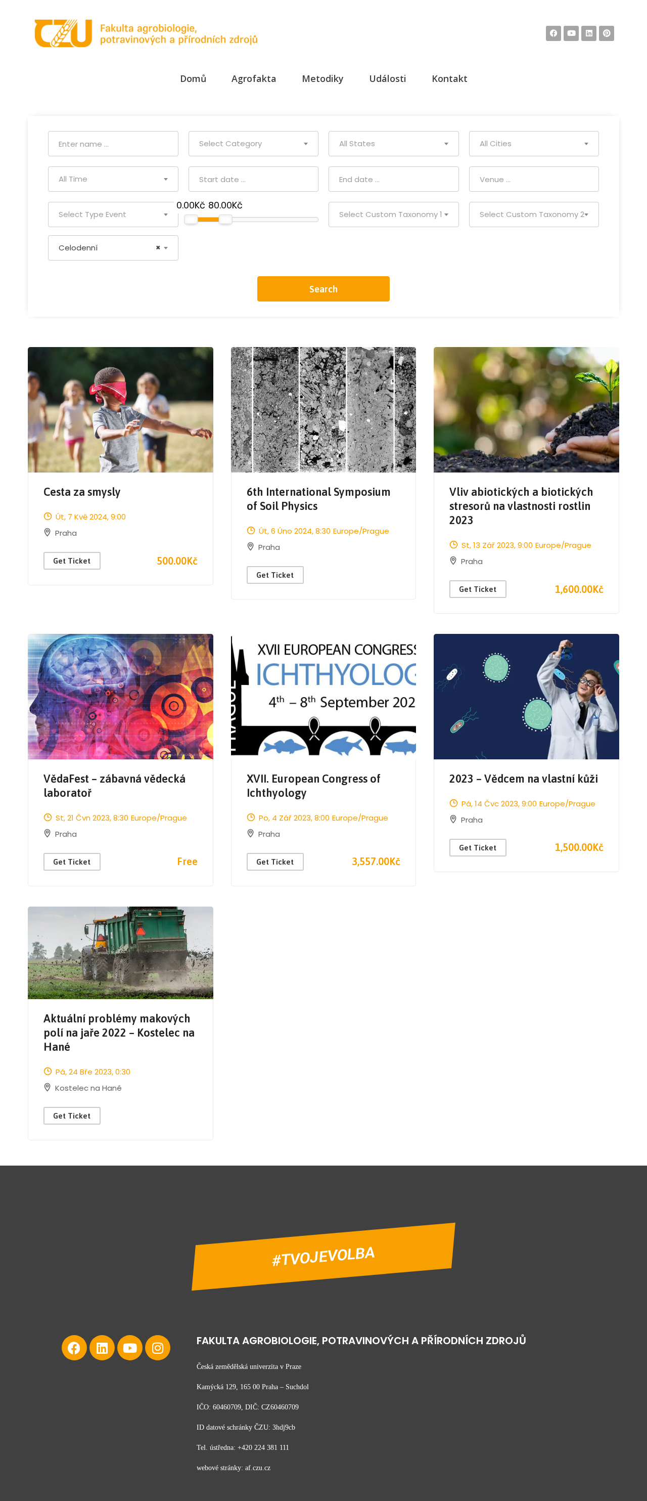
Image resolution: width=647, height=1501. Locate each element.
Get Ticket (71, 560)
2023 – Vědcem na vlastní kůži (523, 778)
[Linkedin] (102, 1347)
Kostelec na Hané (88, 1088)
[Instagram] (157, 1347)
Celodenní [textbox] (110, 247)
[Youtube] (130, 1347)
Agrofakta (254, 78)
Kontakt (450, 78)
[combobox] (254, 143)
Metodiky (323, 78)
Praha (66, 533)
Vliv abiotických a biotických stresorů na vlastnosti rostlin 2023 (521, 506)
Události (387, 78)
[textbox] (253, 144)
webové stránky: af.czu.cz (233, 1468)
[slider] (191, 219)
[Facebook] (74, 1347)
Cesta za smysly (82, 491)
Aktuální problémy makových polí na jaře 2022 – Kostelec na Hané (119, 1032)
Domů (193, 78)
